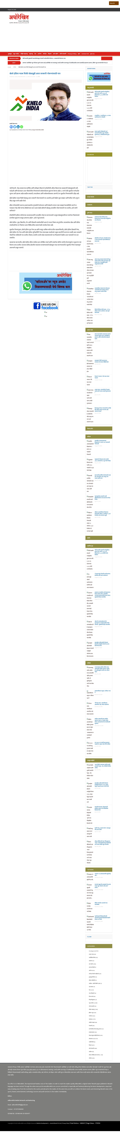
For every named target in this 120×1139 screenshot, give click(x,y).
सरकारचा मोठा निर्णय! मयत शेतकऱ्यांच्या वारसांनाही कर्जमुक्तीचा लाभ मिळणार (103, 218)
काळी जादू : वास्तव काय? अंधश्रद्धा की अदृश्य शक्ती (102, 829)
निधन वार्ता (91, 996)
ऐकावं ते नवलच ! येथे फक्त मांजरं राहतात (102, 377)
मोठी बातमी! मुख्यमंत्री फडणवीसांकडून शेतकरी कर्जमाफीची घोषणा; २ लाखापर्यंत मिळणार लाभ (44, 58)
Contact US (85, 54)
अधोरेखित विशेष (92, 957)
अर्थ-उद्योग (55, 54)
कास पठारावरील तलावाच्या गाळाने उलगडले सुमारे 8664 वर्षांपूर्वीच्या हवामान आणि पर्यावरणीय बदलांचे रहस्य (103, 336)
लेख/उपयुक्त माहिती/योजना (94, 1035)
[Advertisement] (60, 38)
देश (35, 54)
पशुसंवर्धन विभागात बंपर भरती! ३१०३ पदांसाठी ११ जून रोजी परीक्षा (103, 460)
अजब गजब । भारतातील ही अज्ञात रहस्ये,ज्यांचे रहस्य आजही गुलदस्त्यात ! (103, 391)
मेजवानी (90, 1026)
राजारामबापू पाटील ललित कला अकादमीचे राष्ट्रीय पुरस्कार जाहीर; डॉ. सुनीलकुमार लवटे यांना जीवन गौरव (102, 669)
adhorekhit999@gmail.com (20, 1105)
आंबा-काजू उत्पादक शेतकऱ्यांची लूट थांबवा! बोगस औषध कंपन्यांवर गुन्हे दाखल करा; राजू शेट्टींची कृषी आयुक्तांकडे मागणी (102, 261)
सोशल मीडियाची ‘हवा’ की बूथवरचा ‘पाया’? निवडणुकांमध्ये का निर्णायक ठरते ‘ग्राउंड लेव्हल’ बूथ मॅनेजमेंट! (103, 842)
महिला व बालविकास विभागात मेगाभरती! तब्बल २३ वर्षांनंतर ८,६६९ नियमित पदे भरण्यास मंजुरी (103, 513)
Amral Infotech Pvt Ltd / (56, 1123)
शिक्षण (49, 54)
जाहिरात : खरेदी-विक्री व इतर (94, 983)
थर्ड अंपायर (91, 987)
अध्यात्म (90, 961)
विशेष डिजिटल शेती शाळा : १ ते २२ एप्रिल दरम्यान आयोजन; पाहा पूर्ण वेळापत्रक (102, 311)
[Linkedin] (18, 126)
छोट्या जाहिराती (92, 980)
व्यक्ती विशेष (91, 1042)
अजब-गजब (91, 954)
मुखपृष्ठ (10, 54)
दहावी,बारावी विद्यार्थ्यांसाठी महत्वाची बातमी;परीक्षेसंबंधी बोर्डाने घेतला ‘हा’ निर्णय (102, 917)
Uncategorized (92, 951)
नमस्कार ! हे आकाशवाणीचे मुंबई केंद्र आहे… (103, 874)
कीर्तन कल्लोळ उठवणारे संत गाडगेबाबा (101, 903)
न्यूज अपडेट (16, 54)
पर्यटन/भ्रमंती (91, 1006)
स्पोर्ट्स (44, 54)
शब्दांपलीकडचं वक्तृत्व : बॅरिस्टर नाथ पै (103, 691)
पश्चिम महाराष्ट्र (24, 54)
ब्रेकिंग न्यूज (91, 1013)
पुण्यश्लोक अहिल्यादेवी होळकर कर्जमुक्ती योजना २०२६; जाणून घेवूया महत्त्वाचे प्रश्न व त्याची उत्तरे (102, 784)
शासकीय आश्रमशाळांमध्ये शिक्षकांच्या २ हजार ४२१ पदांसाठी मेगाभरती (102, 442)
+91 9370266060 (18, 1109)
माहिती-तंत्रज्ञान (92, 1022)
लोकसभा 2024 (92, 1039)
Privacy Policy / (66, 1123)
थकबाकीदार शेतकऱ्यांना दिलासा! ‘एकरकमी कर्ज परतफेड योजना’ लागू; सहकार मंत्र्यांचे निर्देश (102, 289)
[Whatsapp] (21, 126)
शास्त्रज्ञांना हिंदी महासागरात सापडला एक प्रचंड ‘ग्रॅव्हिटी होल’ (102, 361)
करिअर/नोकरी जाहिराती (94, 974)
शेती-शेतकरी (63, 54)
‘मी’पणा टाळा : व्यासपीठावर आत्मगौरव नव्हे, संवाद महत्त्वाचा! (102, 703)
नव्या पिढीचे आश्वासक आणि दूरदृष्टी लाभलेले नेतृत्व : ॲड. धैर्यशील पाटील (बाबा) (103, 766)
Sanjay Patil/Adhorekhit (19, 76)
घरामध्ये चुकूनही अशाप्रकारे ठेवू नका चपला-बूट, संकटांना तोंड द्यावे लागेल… (103, 886)
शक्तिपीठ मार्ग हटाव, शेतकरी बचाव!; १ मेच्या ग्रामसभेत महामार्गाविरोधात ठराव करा (103, 239)
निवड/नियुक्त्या (92, 1000)
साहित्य (90, 1052)
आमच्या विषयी (92, 967)
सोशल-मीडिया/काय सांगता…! (95, 1055)
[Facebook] (11, 126)
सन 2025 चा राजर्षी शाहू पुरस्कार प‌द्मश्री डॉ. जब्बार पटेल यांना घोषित (102, 743)
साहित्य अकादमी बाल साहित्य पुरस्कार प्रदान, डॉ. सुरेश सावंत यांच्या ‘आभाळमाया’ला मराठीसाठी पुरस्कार (102, 721)
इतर (79, 54)
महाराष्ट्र (31, 54)
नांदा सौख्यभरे (91, 993)
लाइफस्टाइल (91, 1032)
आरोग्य (39, 54)
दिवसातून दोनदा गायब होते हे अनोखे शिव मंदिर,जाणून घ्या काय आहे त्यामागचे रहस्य (103, 409)
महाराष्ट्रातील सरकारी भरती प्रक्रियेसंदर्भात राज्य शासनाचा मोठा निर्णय (102, 497)
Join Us (92, 54)
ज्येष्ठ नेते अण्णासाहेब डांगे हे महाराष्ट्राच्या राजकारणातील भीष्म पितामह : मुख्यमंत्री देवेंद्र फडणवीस (102, 622)
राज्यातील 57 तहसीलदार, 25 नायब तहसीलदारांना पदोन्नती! (103, 116)
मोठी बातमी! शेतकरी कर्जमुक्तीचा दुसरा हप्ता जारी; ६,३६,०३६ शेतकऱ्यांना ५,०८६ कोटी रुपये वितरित (102, 94)
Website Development (42, 1123)
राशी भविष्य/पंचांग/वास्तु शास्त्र (95, 1029)
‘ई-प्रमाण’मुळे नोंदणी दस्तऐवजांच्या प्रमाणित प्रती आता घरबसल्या (102, 574)
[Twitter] (14, 126)
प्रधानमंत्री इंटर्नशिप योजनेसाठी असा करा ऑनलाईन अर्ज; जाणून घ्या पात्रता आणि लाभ (103, 476)
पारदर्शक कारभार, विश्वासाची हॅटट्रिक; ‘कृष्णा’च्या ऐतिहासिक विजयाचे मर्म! (101, 808)
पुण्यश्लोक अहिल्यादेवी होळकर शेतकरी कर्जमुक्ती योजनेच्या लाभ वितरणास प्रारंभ (102, 644)
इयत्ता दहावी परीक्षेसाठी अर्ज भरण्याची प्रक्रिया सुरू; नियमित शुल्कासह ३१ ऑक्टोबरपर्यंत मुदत (102, 133)
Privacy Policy (72, 54)
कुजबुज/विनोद (92, 977)
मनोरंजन (90, 1016)
